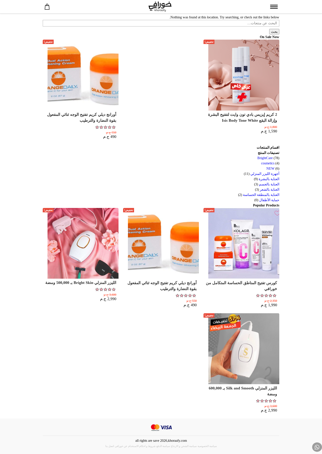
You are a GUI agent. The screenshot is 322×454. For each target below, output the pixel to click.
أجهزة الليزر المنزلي (264, 174)
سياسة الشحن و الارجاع (184, 446)
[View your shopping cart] (47, 6)
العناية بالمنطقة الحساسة (261, 195)
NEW (270, 168)
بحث (274, 31)
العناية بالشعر (269, 189)
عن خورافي (121, 446)
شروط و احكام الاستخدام (142, 446)
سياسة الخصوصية (207, 446)
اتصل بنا (109, 446)
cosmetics (267, 163)
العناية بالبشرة (269, 179)
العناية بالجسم (269, 184)
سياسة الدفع (163, 446)
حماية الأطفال (269, 200)
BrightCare (265, 158)
